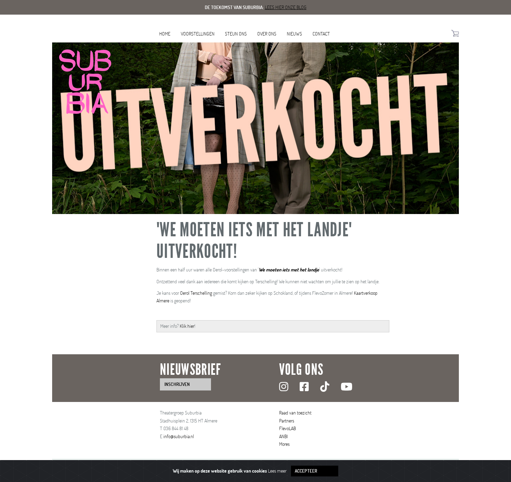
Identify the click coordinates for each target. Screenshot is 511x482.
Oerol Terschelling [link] (196, 293)
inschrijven (177, 384)
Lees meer (277, 470)
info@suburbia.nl (178, 436)
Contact (321, 33)
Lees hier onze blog (286, 7)
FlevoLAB (287, 428)
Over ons (266, 33)
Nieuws (294, 33)
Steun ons (236, 33)
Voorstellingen (197, 33)
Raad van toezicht (295, 412)
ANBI (283, 436)
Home (164, 33)
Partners (286, 420)
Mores (284, 444)
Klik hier (187, 326)
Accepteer (306, 471)
